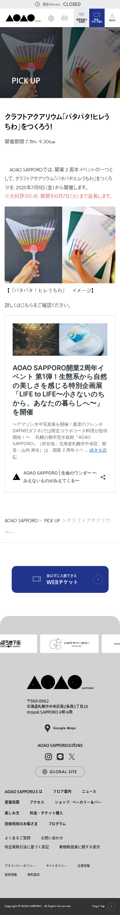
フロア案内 (62, 792)
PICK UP (52, 521)
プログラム (57, 824)
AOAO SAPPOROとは (23, 792)
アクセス (37, 803)
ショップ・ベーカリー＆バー (78, 803)
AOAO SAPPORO (21, 521)
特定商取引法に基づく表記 (27, 847)
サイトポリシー (56, 866)
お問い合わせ (52, 838)
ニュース (89, 792)
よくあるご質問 (17, 838)
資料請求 (33, 874)
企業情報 (84, 866)
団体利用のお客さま (21, 824)
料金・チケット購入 (46, 813)
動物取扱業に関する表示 (79, 847)
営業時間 (12, 803)
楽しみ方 (12, 813)
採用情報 (11, 874)
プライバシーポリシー (20, 866)
